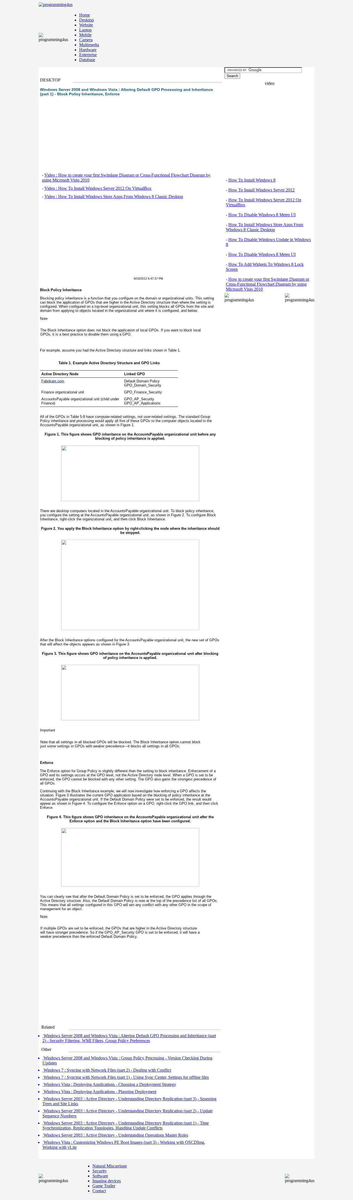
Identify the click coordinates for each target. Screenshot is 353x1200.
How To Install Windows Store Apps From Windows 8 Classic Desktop (264, 227)
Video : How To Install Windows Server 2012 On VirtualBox (97, 188)
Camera (86, 39)
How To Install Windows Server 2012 (261, 190)
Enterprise (88, 54)
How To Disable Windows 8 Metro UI (262, 214)
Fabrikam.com (52, 381)
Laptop (85, 30)
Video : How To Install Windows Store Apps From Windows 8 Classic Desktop (113, 196)
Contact (99, 1190)
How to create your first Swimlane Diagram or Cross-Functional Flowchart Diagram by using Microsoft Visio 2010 (267, 284)
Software (100, 1176)
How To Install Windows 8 (252, 180)
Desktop (86, 20)
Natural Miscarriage (109, 1166)
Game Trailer (103, 1185)
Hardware (88, 49)
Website (86, 25)
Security (99, 1171)
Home (84, 15)
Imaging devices (106, 1181)
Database (87, 59)
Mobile (85, 35)
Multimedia (89, 44)
